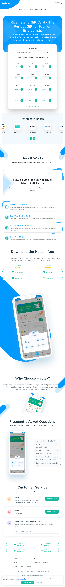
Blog (35, 558)
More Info (39, 582)
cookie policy (23, 579)
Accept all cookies (28, 582)
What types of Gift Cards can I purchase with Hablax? (47, 452)
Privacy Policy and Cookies (22, 566)
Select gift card (32, 49)
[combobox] (37, 531)
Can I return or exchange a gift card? (47, 464)
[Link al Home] (6, 3)
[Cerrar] (61, 578)
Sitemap (16, 562)
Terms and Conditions (41, 562)
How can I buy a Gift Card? (45, 441)
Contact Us (17, 558)
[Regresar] (11, 47)
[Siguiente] (38, 106)
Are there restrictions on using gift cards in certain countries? (47, 458)
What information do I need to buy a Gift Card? (47, 446)
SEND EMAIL (52, 512)
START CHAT (52, 499)
